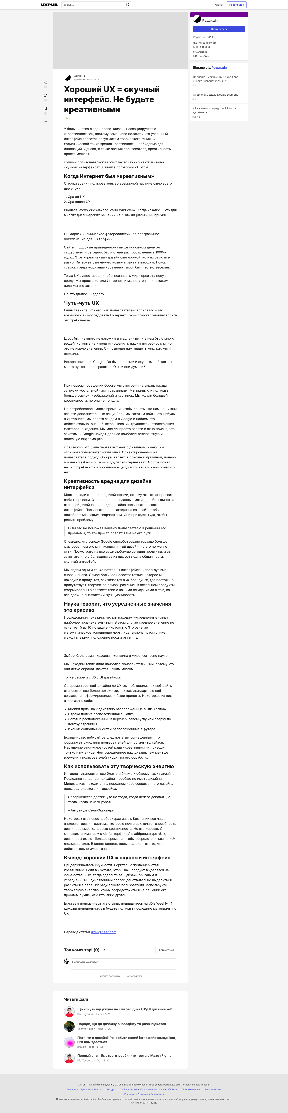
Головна (71, 1089)
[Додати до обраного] (45, 110)
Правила (143, 1094)
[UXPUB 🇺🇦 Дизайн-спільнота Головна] (49, 4)
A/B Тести (172, 1089)
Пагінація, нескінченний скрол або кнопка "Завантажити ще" (215, 81)
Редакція (79, 76)
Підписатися (219, 29)
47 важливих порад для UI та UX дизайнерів (214, 112)
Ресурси (111, 1089)
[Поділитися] (45, 121)
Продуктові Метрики (152, 1089)
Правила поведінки (109, 976)
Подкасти (85, 1089)
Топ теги (98, 1089)
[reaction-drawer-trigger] (45, 84)
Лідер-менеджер (191, 1089)
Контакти (129, 1094)
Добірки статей (128, 1089)
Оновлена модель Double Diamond (215, 96)
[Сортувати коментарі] (104, 949)
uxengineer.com (103, 932)
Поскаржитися (134, 976)
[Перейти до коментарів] (45, 97)
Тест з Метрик (213, 1089)
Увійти (218, 4)
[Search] (127, 5)
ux (67, 118)
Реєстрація (236, 4)
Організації (157, 1094)
